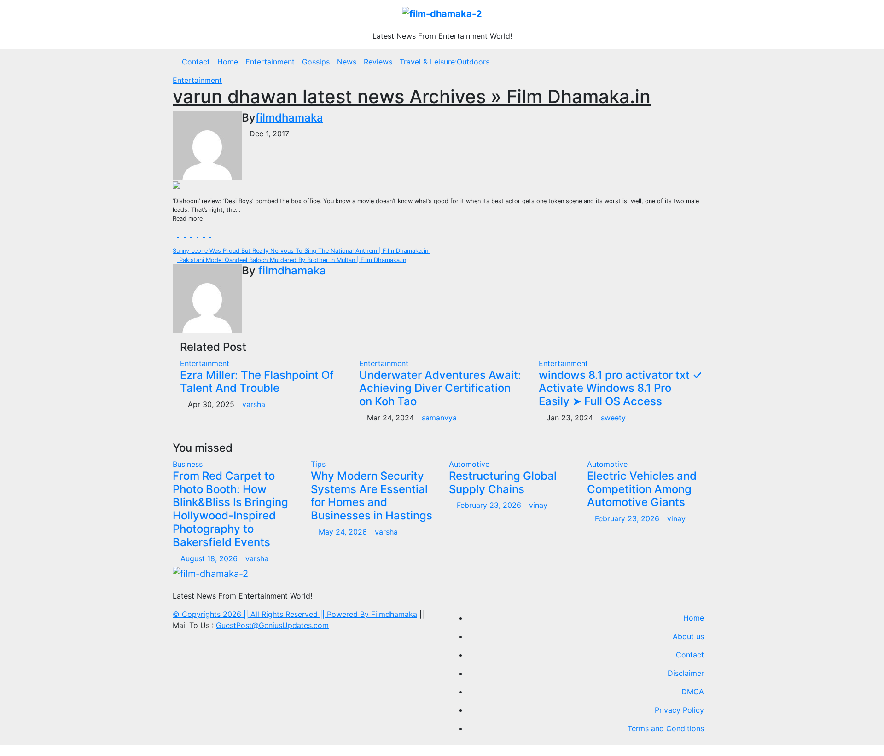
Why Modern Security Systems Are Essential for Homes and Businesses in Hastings (371, 495)
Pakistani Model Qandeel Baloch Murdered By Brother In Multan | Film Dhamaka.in (291, 259)
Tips (318, 464)
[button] (708, 61)
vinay (538, 505)
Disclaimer (686, 673)
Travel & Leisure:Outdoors (444, 61)
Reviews (378, 61)
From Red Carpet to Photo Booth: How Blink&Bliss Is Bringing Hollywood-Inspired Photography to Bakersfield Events (230, 509)
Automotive (469, 464)
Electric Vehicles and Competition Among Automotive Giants (642, 489)
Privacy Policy (679, 710)
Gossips (316, 61)
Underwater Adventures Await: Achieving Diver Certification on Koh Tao (440, 388)
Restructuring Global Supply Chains (503, 482)
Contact (196, 61)
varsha (253, 404)
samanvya (439, 417)
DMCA (692, 691)
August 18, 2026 (210, 558)
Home (227, 61)
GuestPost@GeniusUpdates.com (272, 625)
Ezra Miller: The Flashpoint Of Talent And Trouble (257, 381)
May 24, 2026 (344, 531)
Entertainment (270, 61)
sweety (613, 417)
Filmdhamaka (394, 614)
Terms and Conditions (666, 728)
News (346, 61)
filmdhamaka (289, 117)
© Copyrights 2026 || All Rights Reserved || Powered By (272, 614)
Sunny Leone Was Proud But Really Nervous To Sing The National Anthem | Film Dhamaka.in (301, 250)
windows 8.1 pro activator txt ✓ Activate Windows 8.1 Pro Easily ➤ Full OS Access (620, 388)
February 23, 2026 (490, 505)
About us (688, 636)
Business (188, 464)
